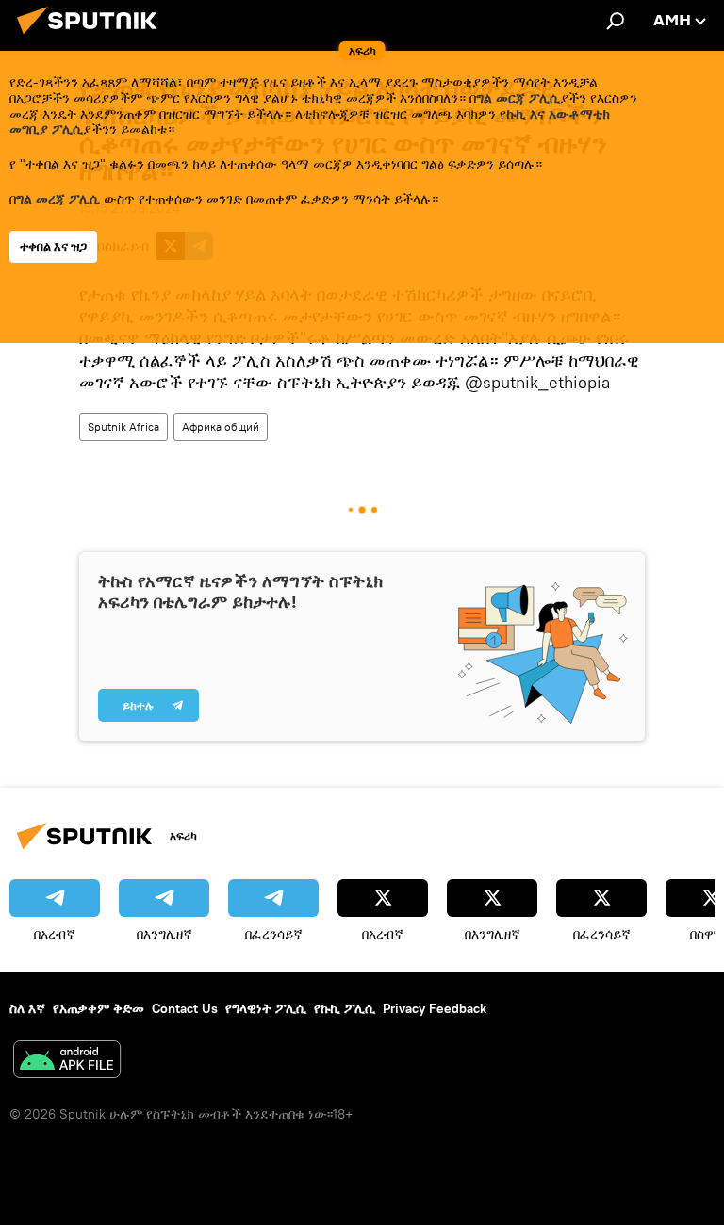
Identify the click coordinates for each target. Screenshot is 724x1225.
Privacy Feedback (434, 1008)
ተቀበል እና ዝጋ (53, 246)
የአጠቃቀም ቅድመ (98, 1008)
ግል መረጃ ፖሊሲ (58, 198)
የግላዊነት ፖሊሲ (265, 1008)
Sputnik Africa (123, 426)
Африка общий (220, 426)
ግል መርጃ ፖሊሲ (518, 98)
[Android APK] (67, 1061)
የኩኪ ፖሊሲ (344, 1008)
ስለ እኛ (27, 1008)
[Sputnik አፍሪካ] (92, 36)
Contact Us (185, 1008)
